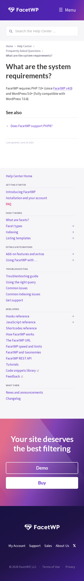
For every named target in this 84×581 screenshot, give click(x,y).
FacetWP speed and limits (24, 346)
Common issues (17, 288)
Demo (42, 468)
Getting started (16, 184)
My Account (16, 545)
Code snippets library (21, 370)
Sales (48, 545)
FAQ (8, 204)
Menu (70, 10)
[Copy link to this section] (74, 113)
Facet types (14, 226)
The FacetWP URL (18, 340)
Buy (42, 482)
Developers (12, 309)
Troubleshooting (17, 268)
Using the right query (21, 282)
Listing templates (18, 238)
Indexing (12, 232)
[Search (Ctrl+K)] (42, 31)
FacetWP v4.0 (62, 88)
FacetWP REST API (19, 358)
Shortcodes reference (21, 328)
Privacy (70, 567)
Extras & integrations (19, 247)
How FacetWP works (20, 334)
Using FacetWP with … (21, 260)
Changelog (13, 398)
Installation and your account (26, 198)
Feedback (13, 376)
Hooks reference (17, 316)
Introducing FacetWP (21, 192)
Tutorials (12, 364)
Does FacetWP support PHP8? (32, 126)
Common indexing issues (23, 294)
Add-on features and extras (25, 254)
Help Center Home (19, 176)
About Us (62, 545)
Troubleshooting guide (22, 276)
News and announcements (24, 392)
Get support (14, 300)
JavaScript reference (21, 322)
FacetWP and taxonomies (23, 352)
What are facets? (17, 220)
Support (35, 545)
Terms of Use (51, 567)
